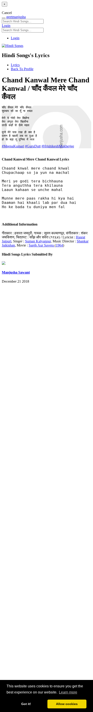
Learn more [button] (68, 692)
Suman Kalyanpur (38, 241)
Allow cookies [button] (67, 704)
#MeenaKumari (13, 146)
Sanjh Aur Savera (42, 245)
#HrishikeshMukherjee (58, 146)
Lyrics (15, 65)
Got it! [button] (26, 704)
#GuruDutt (33, 146)
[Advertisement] (46, 490)
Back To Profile (22, 69)
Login (6, 26)
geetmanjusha (16, 17)
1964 (59, 245)
